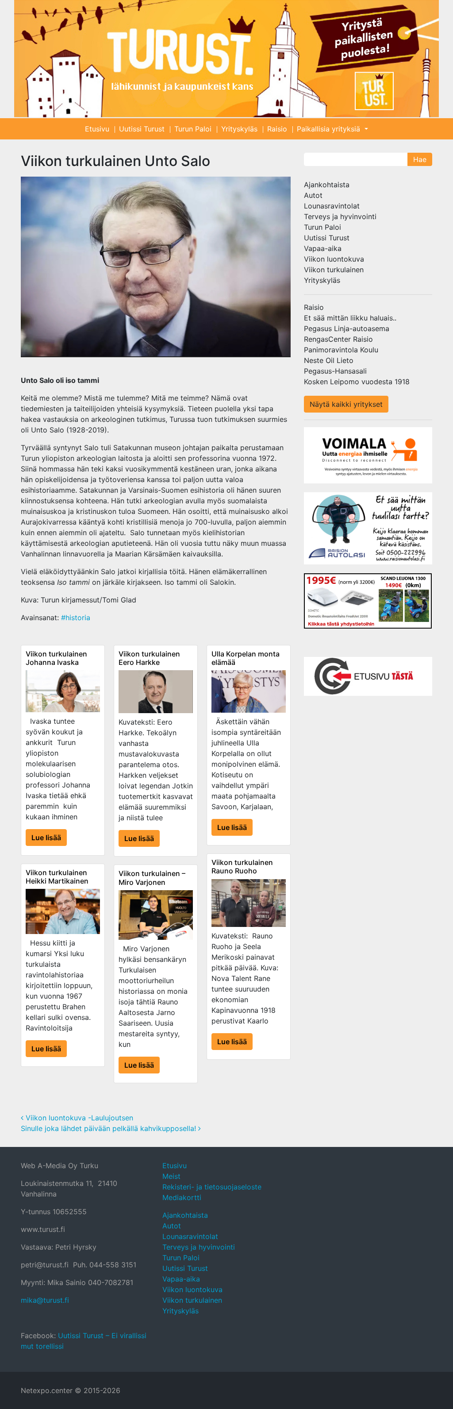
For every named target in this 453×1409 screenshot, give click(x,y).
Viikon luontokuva (334, 259)
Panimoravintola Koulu (341, 349)
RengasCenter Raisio (338, 339)
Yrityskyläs (239, 128)
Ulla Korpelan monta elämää (245, 658)
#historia (75, 617)
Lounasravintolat (332, 205)
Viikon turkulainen (334, 269)
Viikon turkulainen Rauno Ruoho (242, 866)
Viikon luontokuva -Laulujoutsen (78, 1117)
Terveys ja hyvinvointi (340, 216)
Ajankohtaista (326, 184)
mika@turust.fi (45, 1300)
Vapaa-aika (323, 248)
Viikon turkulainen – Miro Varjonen (152, 877)
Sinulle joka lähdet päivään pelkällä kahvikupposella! (109, 1128)
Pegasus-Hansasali (335, 371)
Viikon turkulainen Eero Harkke (149, 658)
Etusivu (97, 128)
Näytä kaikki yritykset (346, 404)
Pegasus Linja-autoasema (346, 328)
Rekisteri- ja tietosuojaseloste (211, 1186)
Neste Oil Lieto (328, 360)
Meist (171, 1176)
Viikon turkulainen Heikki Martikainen (57, 876)
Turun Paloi (192, 128)
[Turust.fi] (226, 58)
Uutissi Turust (142, 128)
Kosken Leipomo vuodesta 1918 (357, 381)
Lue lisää (46, 837)
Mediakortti (181, 1197)
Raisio (277, 128)
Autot (313, 195)
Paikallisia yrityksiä (329, 128)
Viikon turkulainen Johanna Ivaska (56, 658)
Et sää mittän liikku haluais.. (350, 317)
